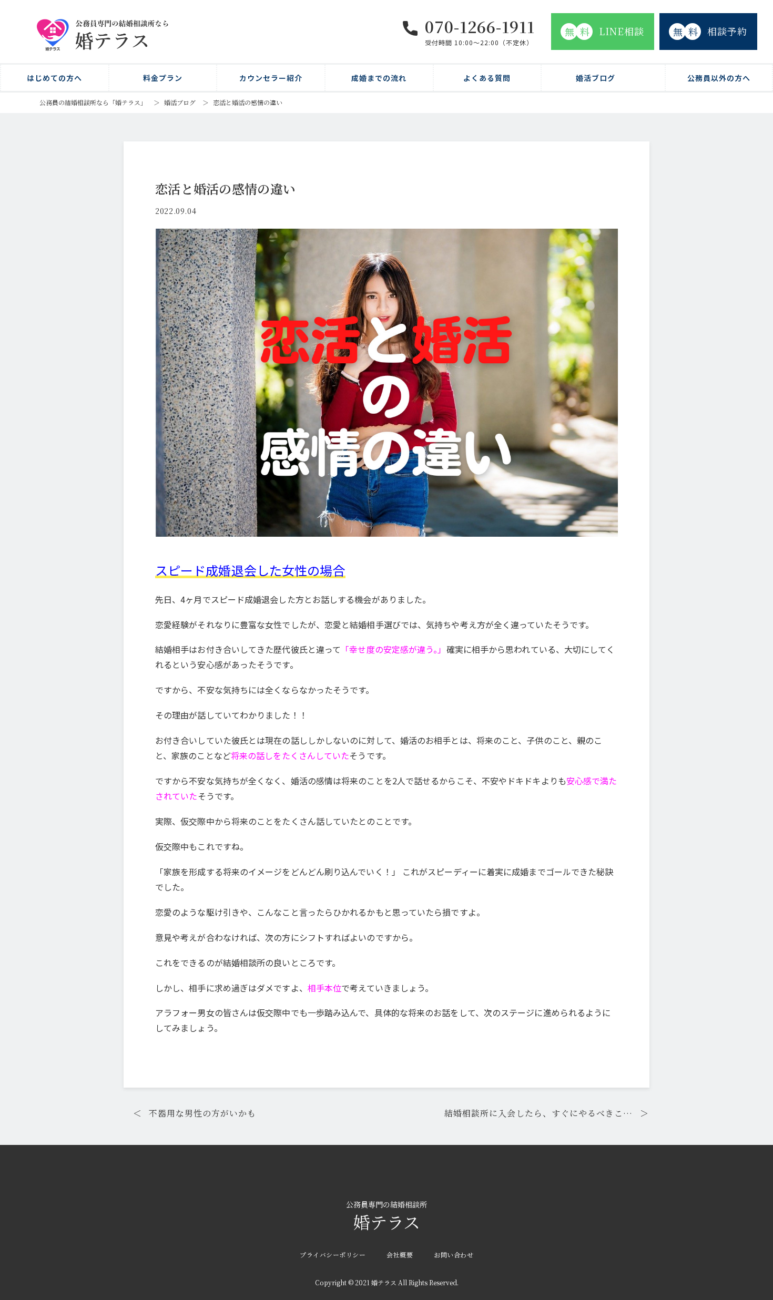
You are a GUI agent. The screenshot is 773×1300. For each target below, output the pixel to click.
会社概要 (400, 1254)
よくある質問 (487, 78)
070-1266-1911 (480, 26)
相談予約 (710, 31)
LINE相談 (605, 31)
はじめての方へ (54, 78)
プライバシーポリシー (332, 1254)
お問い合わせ (453, 1254)
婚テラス (386, 1217)
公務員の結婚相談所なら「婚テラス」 (93, 102)
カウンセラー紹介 (270, 78)
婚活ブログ (595, 78)
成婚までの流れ (378, 78)
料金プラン (162, 78)
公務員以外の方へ (718, 78)
